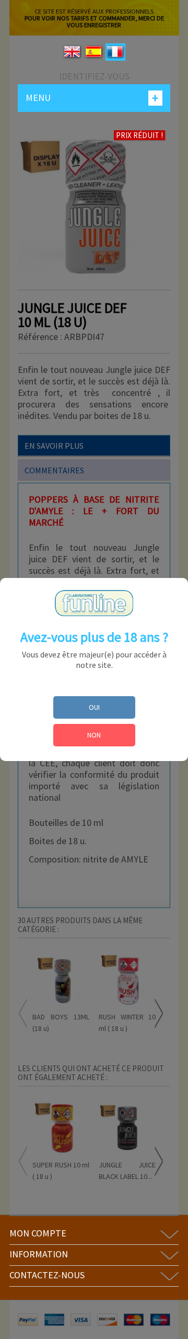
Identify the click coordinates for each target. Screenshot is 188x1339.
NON (94, 735)
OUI (94, 707)
